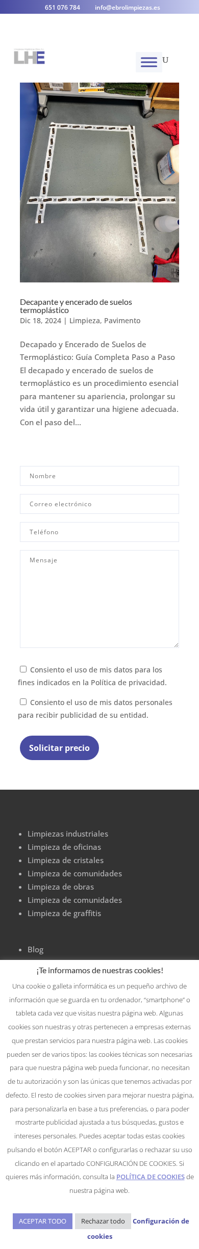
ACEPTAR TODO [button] (42, 1221)
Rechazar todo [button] (103, 1221)
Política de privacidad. (129, 682)
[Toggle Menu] (149, 62)
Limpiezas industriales (68, 833)
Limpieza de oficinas (64, 847)
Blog (35, 949)
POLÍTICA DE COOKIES (150, 1176)
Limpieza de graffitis (64, 913)
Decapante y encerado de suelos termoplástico (76, 306)
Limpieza (84, 320)
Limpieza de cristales (66, 860)
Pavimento (122, 320)
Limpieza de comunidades (75, 873)
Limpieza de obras (61, 886)
